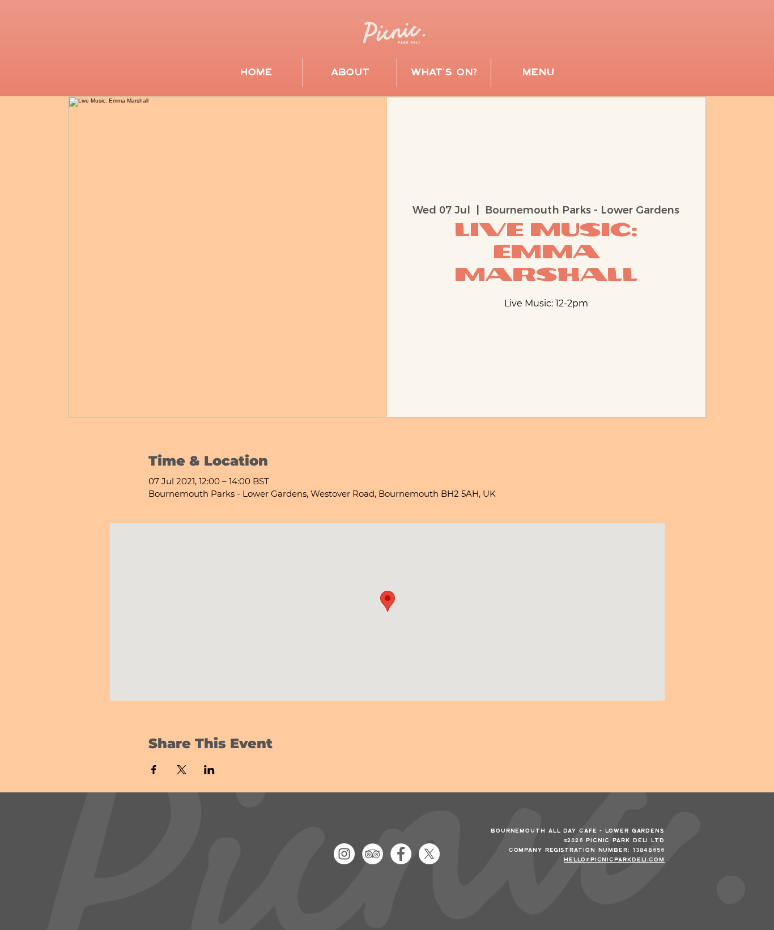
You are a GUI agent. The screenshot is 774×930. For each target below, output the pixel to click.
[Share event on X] (181, 769)
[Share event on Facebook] (153, 769)
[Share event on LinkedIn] (209, 769)
